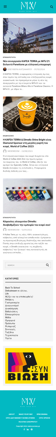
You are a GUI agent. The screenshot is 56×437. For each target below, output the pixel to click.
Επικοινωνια (42, 414)
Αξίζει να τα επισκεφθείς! (19, 296)
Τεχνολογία (11, 335)
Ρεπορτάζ (10, 326)
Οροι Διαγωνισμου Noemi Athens (20, 418)
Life (7, 293)
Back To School (12, 288)
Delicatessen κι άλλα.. (16, 290)
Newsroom (13, 151)
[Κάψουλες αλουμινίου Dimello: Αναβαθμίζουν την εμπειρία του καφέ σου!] (28, 196)
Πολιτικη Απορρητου (28, 422)
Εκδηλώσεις (11, 311)
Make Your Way (26, 414)
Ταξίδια (9, 332)
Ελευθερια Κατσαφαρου (20, 69)
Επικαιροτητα (9, 57)
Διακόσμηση (11, 308)
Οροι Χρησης (44, 418)
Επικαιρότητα (12, 314)
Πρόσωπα (10, 323)
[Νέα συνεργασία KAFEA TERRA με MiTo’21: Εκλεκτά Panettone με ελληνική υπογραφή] (28, 35)
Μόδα (8, 317)
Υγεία (8, 338)
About (12, 414)
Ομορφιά (10, 320)
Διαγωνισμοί (12, 305)
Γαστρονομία (12, 302)
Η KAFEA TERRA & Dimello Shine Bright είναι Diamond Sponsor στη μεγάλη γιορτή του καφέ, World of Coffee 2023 (27, 143)
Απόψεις (9, 299)
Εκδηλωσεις (8, 135)
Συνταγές (10, 329)
